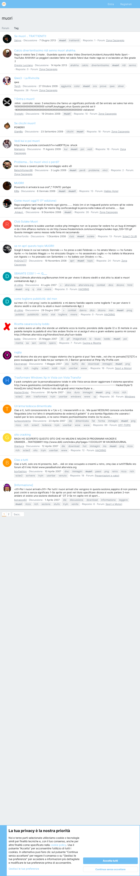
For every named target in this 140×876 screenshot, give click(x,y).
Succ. (17, 514)
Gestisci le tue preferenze (24, 868)
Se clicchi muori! (25, 123)
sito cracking (22, 434)
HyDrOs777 (20, 260)
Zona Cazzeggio (115, 40)
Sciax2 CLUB (129, 236)
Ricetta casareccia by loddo (31, 324)
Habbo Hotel (111, 191)
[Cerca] (135, 4)
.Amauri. (19, 212)
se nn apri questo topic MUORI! (34, 246)
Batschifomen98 (23, 170)
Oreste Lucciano (23, 65)
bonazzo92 (20, 499)
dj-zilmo (18, 285)
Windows (130, 396)
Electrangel (20, 363)
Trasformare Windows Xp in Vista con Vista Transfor (47, 377)
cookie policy (58, 844)
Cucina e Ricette (92, 342)
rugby (18, 352)
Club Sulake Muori (26, 221)
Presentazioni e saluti (107, 475)
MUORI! (19, 183)
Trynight (19, 113)
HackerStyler (21, 392)
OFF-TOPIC (124, 425)
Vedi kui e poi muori (27, 141)
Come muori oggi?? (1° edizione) (35, 200)
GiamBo (18, 131)
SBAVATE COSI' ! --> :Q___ (30, 273)
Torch (17, 86)
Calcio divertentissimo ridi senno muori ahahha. (45, 50)
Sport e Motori (123, 368)
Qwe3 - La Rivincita (26, 78)
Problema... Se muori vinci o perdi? (36, 162)
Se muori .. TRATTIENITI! (30, 36)
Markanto (19, 149)
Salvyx (17, 40)
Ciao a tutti (21, 460)
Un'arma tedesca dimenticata (32, 406)
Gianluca (19, 446)
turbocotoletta (22, 420)
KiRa (16, 191)
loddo (17, 338)
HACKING (83, 289)
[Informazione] (23, 485)
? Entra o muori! (24, 99)
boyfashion (20, 471)
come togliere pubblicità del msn (35, 298)
